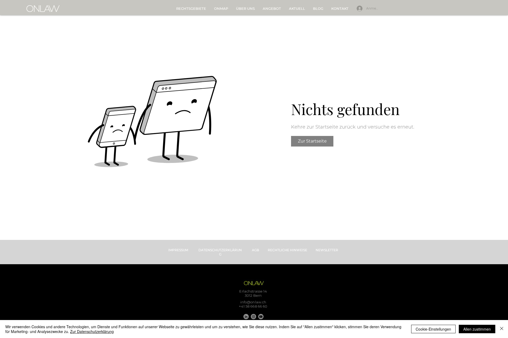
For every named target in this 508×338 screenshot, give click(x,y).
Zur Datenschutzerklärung (92, 331)
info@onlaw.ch (253, 302)
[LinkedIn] (246, 316)
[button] (272, 8)
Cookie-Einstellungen (433, 329)
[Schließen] (501, 329)
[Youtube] (261, 316)
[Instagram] (253, 316)
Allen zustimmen (477, 329)
